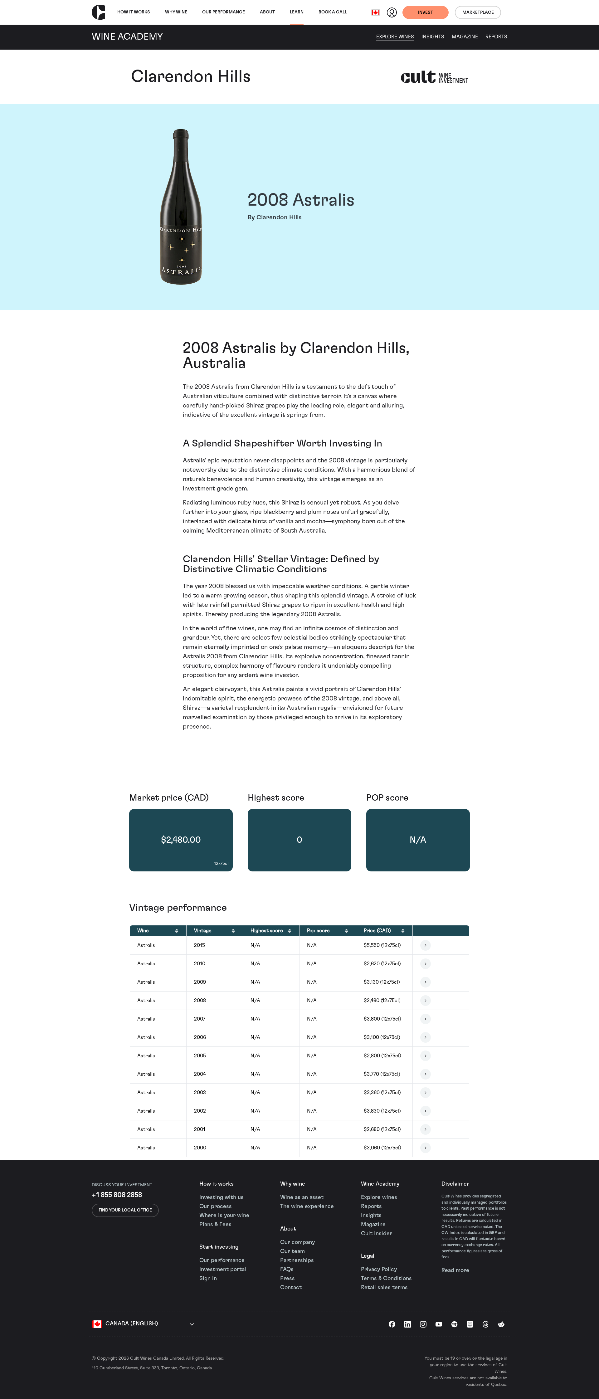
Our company (297, 1242)
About (267, 12)
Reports (496, 36)
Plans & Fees (215, 1224)
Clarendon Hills (191, 76)
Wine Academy (380, 1184)
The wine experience (307, 1206)
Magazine (465, 36)
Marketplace (478, 12)
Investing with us (221, 1197)
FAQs (287, 1269)
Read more (455, 1270)
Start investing (218, 1247)
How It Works (133, 12)
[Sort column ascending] (177, 930)
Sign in (208, 1278)
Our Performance (223, 12)
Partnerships (297, 1260)
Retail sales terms (384, 1287)
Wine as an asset (302, 1197)
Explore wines (379, 1197)
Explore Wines (395, 36)
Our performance (222, 1260)
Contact (291, 1287)
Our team (292, 1251)
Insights (432, 36)
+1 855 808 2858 (117, 1195)
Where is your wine (224, 1215)
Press (287, 1278)
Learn (297, 12)
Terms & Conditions (386, 1278)
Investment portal (222, 1269)
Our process (215, 1206)
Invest (425, 12)
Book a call (333, 12)
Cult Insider (376, 1233)
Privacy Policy (379, 1269)
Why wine (176, 12)
